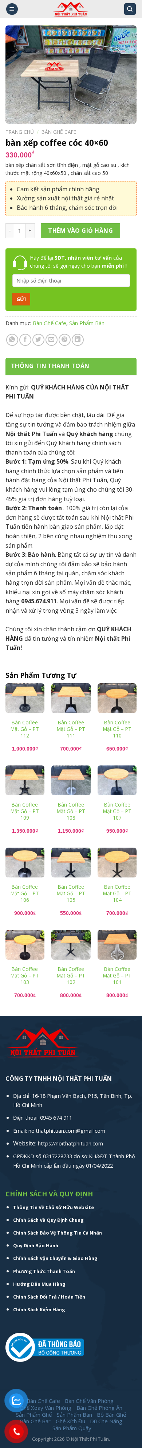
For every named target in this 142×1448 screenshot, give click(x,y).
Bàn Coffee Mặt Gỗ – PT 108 (71, 811)
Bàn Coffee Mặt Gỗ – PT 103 (25, 975)
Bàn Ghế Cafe (59, 131)
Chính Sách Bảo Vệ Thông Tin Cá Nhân (57, 1232)
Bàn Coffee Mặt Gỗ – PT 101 (117, 975)
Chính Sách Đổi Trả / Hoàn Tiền (49, 1296)
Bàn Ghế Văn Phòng (89, 1400)
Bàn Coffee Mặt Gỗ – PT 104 (117, 893)
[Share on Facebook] (25, 340)
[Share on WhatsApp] (12, 340)
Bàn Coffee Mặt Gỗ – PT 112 (25, 729)
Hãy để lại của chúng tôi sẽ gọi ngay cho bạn (78, 261)
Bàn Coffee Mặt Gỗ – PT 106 (25, 893)
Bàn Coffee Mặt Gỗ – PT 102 (71, 975)
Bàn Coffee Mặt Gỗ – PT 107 (117, 811)
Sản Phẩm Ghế (34, 1414)
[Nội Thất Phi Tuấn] (71, 9)
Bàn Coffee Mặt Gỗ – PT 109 (25, 811)
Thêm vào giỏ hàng (80, 231)
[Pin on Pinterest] (65, 340)
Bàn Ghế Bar (35, 1421)
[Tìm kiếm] (130, 9)
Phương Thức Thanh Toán (44, 1271)
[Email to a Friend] (52, 340)
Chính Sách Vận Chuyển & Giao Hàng (55, 1258)
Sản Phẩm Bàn (86, 323)
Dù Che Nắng (106, 1421)
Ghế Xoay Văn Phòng (45, 1407)
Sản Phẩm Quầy (71, 1428)
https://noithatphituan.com (70, 1143)
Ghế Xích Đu (70, 1421)
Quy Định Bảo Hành (35, 1245)
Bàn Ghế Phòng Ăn (99, 1407)
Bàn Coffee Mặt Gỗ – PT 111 (71, 729)
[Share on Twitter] (38, 340)
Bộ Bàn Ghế (111, 1414)
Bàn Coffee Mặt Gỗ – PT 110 (117, 729)
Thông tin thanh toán (50, 366)
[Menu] (12, 9)
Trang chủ (19, 131)
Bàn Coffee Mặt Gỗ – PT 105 (71, 893)
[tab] (71, 366)
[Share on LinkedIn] (78, 340)
